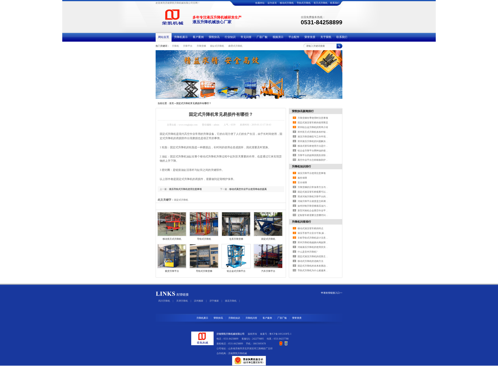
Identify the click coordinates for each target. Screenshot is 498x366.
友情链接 (182, 294)
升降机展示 (202, 318)
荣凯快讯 (218, 318)
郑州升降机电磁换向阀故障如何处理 (316, 242)
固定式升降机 (268, 239)
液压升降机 (231, 300)
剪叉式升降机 (321, 3)
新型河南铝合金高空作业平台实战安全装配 (320, 210)
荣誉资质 (297, 318)
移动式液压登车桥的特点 (310, 228)
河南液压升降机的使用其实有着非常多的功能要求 (323, 247)
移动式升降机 (287, 3)
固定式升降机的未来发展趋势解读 (315, 265)
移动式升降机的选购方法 (310, 261)
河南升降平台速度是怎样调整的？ (315, 201)
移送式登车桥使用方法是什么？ (314, 146)
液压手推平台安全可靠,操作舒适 (314, 233)
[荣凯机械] (172, 24)
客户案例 (267, 318)
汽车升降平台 (268, 271)
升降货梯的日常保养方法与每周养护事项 (319, 187)
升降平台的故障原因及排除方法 (314, 155)
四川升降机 (164, 300)
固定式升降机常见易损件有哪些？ (193, 103)
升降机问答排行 (301, 221)
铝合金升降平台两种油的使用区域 (315, 150)
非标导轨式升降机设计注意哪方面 (315, 237)
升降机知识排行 (301, 166)
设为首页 (272, 3)
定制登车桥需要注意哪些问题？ (314, 215)
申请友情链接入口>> (331, 292)
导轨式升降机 (304, 3)
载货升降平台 (172, 271)
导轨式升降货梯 (204, 271)
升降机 (175, 46)
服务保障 (302, 177)
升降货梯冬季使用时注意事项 (313, 118)
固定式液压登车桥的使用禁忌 (313, 122)
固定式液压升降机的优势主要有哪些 (316, 256)
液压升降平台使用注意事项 (312, 173)
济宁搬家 (214, 300)
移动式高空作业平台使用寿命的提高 (248, 189)
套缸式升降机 (217, 46)
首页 (171, 103)
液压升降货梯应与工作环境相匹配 (315, 136)
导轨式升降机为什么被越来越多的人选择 (319, 270)
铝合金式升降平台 (236, 271)
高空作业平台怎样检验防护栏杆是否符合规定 (321, 160)
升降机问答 (251, 318)
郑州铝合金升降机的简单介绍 (313, 127)
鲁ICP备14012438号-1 (280, 334)
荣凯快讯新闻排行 (303, 111)
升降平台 (187, 46)
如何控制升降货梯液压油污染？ (314, 206)
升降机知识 (234, 318)
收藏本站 (260, 3)
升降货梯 (201, 46)
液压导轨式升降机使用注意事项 (185, 189)
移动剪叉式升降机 (172, 239)
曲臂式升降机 (235, 46)
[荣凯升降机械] (249, 74)
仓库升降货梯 (236, 239)
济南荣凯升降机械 (237, 353)
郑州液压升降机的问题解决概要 (314, 141)
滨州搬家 (198, 300)
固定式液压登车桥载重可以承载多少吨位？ (320, 191)
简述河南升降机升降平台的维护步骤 (316, 196)
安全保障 (302, 182)
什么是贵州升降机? (307, 251)
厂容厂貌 (282, 318)
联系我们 (334, 3)
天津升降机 (182, 300)
